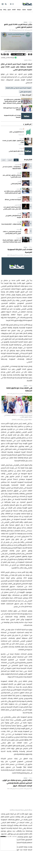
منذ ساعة (21, 135)
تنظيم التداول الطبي (25, 92)
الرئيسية (29, 9)
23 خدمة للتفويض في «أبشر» (16, 132)
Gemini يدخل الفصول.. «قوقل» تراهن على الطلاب (13, 141)
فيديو (9, 9)
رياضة (4, 9)
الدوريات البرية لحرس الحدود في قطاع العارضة (18, 88)
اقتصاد (14, 9)
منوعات (21, 129)
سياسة (19, 9)
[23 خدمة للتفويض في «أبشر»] (28, 132)
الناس (18, 181)
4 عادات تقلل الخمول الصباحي (16, 151)
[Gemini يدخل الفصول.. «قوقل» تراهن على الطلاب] (28, 141)
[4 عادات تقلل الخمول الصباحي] (28, 151)
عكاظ (29, 22)
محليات (24, 9)
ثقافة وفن (17, 164)
